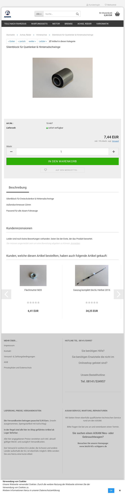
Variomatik (102, 23)
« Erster (11, 41)
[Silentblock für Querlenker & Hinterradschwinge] (63, 76)
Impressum (9, 345)
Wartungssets (39, 23)
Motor (56, 23)
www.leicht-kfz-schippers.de (93, 446)
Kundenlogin (94, 5)
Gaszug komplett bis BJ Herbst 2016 (91, 290)
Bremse (69, 23)
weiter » (32, 41)
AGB (6, 362)
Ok (111, 490)
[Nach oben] (116, 489)
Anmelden (75, 243)
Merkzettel (111, 5)
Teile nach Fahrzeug (15, 23)
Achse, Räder (84, 23)
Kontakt (7, 351)
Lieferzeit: (11, 128)
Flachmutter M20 (33, 290)
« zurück (22, 41)
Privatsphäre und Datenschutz (18, 367)
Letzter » (43, 41)
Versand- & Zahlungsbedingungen (19, 356)
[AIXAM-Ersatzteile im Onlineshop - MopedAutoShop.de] (17, 13)
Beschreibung (18, 187)
